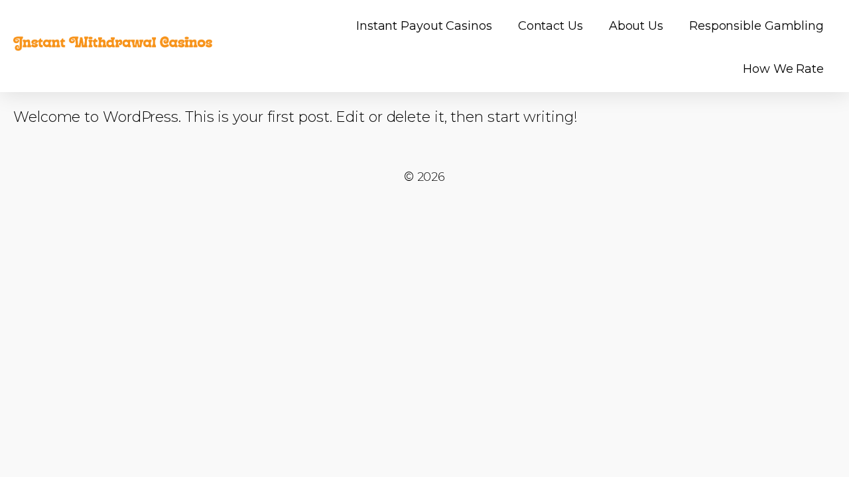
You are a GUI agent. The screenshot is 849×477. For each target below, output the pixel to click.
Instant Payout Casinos (424, 26)
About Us (636, 26)
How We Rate (783, 69)
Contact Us (550, 26)
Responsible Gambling (756, 26)
